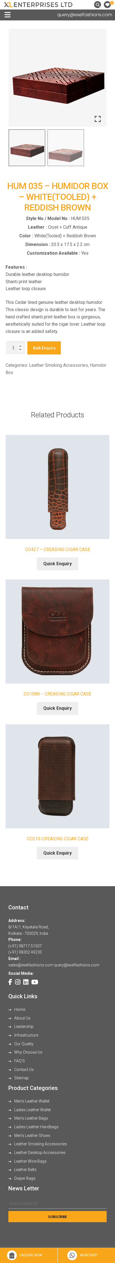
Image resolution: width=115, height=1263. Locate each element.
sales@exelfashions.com (30, 965)
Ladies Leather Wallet (32, 1110)
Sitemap (21, 1078)
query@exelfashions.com (84, 14)
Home (19, 1009)
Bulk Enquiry (44, 348)
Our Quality (23, 1044)
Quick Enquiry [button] (57, 563)
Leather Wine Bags (30, 1161)
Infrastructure (25, 1035)
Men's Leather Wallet (31, 1101)
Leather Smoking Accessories (58, 365)
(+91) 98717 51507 (25, 946)
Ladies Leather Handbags (36, 1127)
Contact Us (23, 1069)
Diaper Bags (24, 1178)
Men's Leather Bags (30, 1118)
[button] (98, 80)
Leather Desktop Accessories (39, 1152)
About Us (21, 1018)
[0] (107, 4)
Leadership (23, 1026)
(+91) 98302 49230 (25, 952)
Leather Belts (25, 1169)
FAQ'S (19, 1061)
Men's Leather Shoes (31, 1135)
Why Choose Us (27, 1052)
